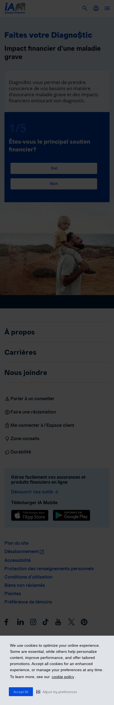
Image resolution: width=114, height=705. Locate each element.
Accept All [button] (21, 691)
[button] (56, 691)
